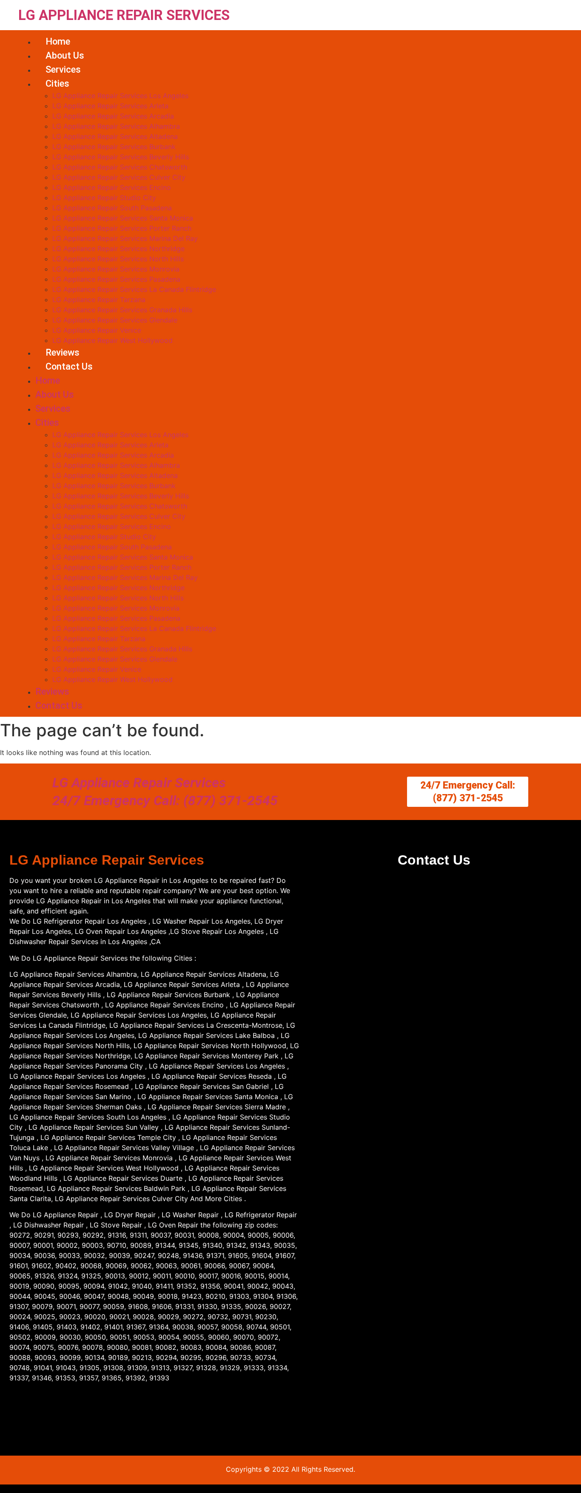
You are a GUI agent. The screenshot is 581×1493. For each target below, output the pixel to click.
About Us (65, 55)
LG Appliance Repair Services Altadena (115, 136)
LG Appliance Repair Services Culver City (118, 177)
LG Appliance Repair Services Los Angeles (120, 95)
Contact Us (69, 366)
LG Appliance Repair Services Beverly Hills (120, 157)
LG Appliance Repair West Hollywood (112, 340)
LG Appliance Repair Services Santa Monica (122, 218)
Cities (57, 83)
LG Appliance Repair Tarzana (98, 299)
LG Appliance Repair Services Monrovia (115, 269)
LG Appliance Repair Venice (96, 330)
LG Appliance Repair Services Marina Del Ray (125, 238)
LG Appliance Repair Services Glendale (114, 320)
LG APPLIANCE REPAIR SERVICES (124, 15)
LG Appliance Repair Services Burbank (114, 146)
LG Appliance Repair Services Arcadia (113, 116)
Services (63, 69)
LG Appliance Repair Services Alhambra (116, 126)
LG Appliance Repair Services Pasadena (116, 279)
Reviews (63, 352)
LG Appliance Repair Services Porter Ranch (121, 228)
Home (58, 41)
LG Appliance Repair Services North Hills (118, 258)
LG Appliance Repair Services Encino (111, 187)
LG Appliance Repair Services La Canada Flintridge (134, 289)
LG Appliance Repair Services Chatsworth (119, 167)
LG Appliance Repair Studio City (104, 197)
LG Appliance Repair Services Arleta (110, 106)
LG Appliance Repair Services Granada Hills (122, 309)
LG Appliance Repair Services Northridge (118, 248)
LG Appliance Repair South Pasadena (112, 208)
